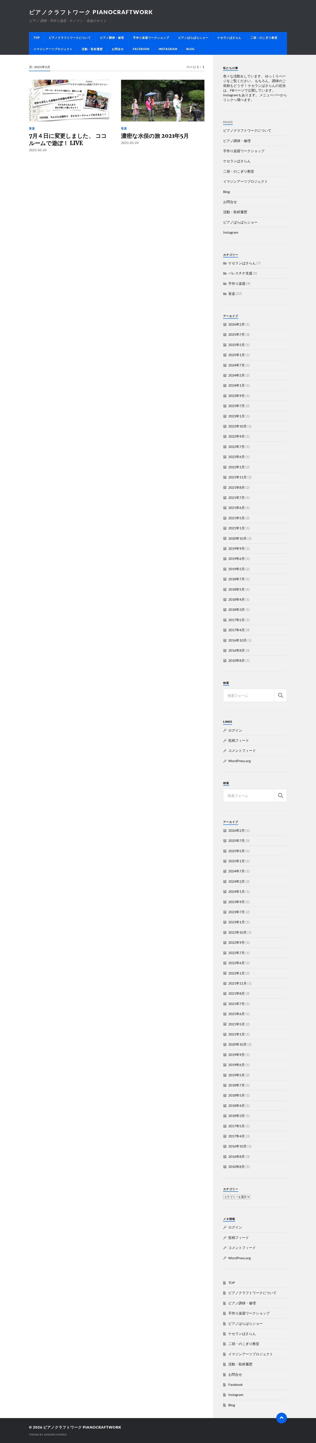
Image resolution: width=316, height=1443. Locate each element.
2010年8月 (236, 660)
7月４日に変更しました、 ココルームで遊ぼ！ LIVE (68, 139)
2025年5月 (236, 345)
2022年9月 (236, 436)
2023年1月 (236, 416)
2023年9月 (236, 396)
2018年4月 (236, 599)
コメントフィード (242, 750)
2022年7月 (236, 446)
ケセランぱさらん (229, 37)
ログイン (235, 730)
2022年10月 (237, 426)
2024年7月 (236, 365)
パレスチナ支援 (240, 273)
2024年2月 (236, 375)
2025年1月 (236, 355)
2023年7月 (236, 406)
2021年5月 (236, 518)
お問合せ (118, 49)
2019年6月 (236, 558)
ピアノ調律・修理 (112, 37)
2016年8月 (236, 650)
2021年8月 (236, 487)
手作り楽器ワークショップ (151, 37)
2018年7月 (236, 579)
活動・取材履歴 (92, 49)
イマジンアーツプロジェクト (53, 49)
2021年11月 (237, 477)
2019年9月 (236, 548)
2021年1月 (236, 528)
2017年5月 (236, 620)
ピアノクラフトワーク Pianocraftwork (94, 12)
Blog (190, 49)
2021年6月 (236, 508)
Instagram (168, 49)
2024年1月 (236, 385)
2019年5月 (236, 569)
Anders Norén (55, 1434)
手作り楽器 (236, 283)
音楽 (32, 128)
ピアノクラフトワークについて (70, 37)
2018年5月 (236, 589)
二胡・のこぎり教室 (264, 37)
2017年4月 (236, 630)
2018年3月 (236, 609)
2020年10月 (237, 538)
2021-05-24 (38, 150)
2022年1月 (236, 467)
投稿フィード (238, 740)
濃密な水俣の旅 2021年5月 (155, 135)
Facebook (141, 49)
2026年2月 (236, 324)
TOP (37, 37)
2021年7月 (236, 497)
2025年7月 (236, 334)
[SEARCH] (280, 695)
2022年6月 (236, 457)
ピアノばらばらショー (193, 37)
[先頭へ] (281, 1418)
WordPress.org (239, 761)
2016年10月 (237, 640)
